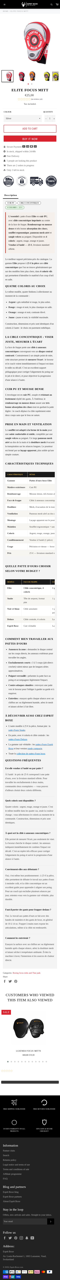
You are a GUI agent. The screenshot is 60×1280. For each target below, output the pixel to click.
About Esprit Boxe (11, 1201)
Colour (7, 112)
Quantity (48, 112)
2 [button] (31, 84)
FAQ (5, 1178)
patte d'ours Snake (16, 730)
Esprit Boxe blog (10, 1192)
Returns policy (9, 1160)
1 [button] (28, 84)
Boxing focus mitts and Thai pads (26, 973)
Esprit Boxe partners (12, 1196)
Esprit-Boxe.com (16, 1267)
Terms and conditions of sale (16, 1169)
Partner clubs (9, 1150)
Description (10, 195)
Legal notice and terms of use (16, 1164)
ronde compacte (35, 748)
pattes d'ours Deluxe (17, 739)
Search (6, 1155)
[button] (30, 99)
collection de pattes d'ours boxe (30, 753)
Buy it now (30, 139)
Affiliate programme (12, 1174)
